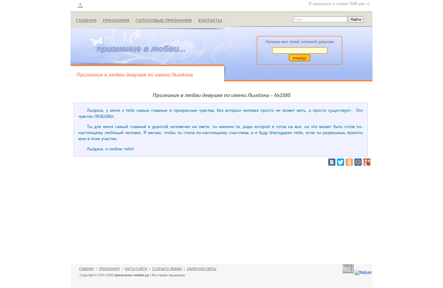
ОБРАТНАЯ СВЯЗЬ (201, 269)
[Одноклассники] (349, 162)
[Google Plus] (366, 162)
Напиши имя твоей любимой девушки (299, 41)
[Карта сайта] (80, 6)
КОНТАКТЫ (210, 20)
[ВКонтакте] (331, 162)
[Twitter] (340, 162)
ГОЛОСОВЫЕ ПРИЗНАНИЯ (164, 20)
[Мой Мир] (358, 162)
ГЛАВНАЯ (86, 20)
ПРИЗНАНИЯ (116, 20)
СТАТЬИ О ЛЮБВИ (167, 269)
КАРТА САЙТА (136, 269)
